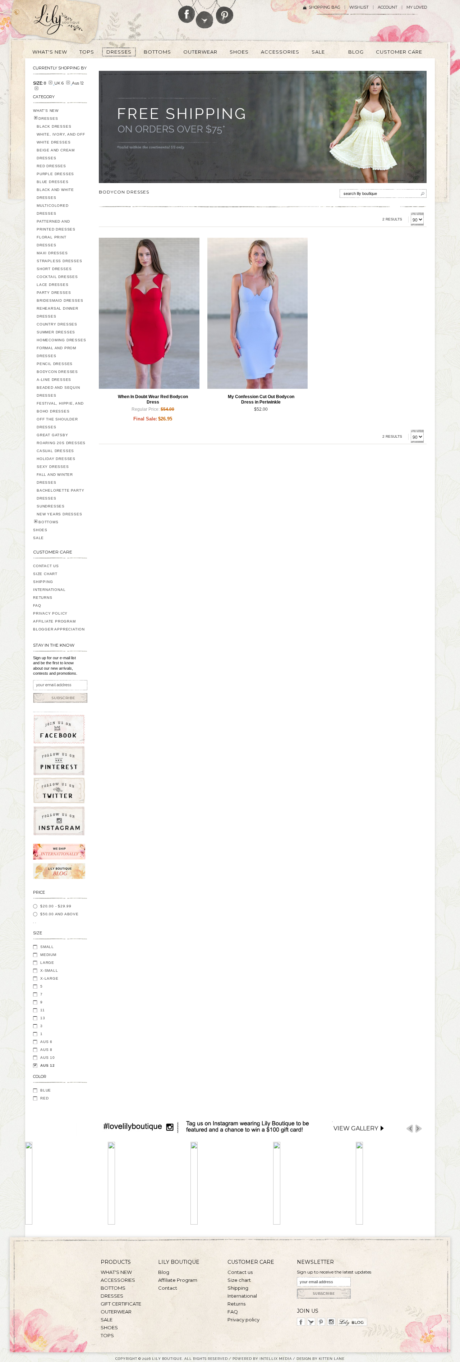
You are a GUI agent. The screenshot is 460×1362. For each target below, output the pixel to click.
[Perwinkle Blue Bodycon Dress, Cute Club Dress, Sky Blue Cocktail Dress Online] (257, 313)
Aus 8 (46, 1050)
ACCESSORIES (118, 1280)
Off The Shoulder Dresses (57, 423)
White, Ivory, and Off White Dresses (61, 138)
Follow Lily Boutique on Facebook (187, 11)
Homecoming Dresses (61, 340)
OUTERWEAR (116, 1312)
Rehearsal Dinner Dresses (57, 312)
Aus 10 (47, 1058)
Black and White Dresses (55, 194)
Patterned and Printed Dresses (56, 225)
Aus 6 (46, 1042)
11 (42, 1010)
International (49, 590)
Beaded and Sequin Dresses (58, 391)
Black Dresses (54, 126)
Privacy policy (243, 1319)
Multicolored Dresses (53, 209)
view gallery (356, 1128)
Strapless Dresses (59, 261)
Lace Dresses (53, 285)
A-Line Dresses (54, 380)
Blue (45, 1090)
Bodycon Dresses (57, 372)
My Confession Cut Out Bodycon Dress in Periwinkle (261, 399)
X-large (49, 978)
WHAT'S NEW (46, 111)
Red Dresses (51, 166)
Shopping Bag (324, 7)
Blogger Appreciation (59, 629)
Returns (42, 598)
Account (387, 7)
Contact (167, 1288)
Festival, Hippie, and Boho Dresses (60, 407)
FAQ (37, 605)
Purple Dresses (55, 174)
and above (59, 914)
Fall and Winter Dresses (55, 478)
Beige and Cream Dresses (56, 154)
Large (47, 963)
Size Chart (45, 574)
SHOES (40, 530)
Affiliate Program (54, 621)
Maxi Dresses (52, 253)
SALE (38, 538)
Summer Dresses (56, 332)
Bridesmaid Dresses (60, 300)
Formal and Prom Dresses (56, 352)
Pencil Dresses (55, 364)
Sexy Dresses (53, 467)
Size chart (239, 1280)
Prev (409, 1129)
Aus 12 (47, 1065)
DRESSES (48, 118)
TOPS (107, 1335)
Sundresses (51, 506)
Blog (163, 1272)
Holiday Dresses (56, 459)
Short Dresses (54, 269)
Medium (48, 955)
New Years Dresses (59, 514)
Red (44, 1098)
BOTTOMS (48, 522)
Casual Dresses (55, 451)
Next (418, 1129)
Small (47, 947)
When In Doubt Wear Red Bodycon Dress (153, 399)
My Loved (416, 7)
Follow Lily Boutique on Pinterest (225, 12)
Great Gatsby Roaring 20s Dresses (61, 439)
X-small (49, 970)
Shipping (43, 582)
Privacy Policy (50, 613)
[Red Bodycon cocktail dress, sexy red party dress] (149, 313)
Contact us (240, 1272)
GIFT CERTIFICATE (121, 1304)
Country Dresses (57, 324)
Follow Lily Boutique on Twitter (205, 14)
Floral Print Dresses (51, 241)
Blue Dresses (53, 182)
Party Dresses (54, 293)
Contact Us (46, 566)
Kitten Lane (332, 1359)
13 (42, 1018)
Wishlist (359, 7)
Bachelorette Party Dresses (60, 494)
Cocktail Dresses (57, 277)
